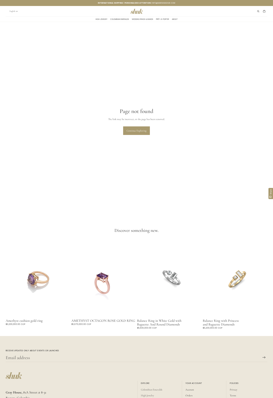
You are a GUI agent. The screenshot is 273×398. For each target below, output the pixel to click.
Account (189, 389)
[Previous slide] (141, 277)
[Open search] (258, 11)
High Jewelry (147, 395)
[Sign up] (264, 357)
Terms (233, 395)
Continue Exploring (136, 130)
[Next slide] (197, 277)
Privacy (233, 389)
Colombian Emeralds (151, 389)
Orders (189, 395)
